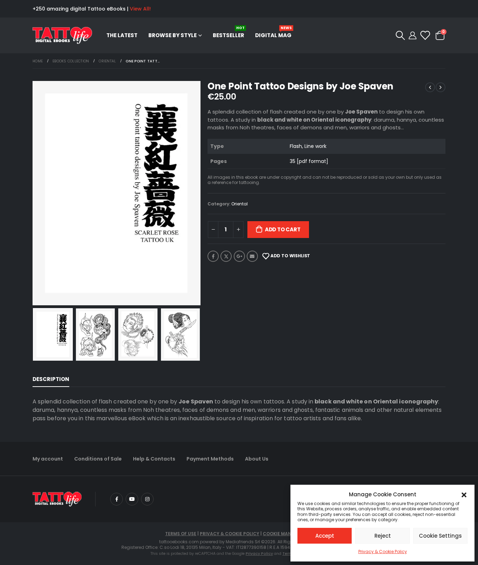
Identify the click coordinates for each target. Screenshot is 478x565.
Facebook (213, 256)
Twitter (226, 256)
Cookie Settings (440, 535)
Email (252, 256)
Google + (239, 256)
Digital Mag (273, 32)
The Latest (122, 35)
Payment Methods (210, 458)
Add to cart (283, 229)
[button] (464, 494)
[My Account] (412, 35)
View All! (140, 8)
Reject (382, 535)
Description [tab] (51, 379)
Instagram (147, 499)
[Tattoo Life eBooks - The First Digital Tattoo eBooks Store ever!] (62, 36)
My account (48, 458)
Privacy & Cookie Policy (382, 551)
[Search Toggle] (400, 35)
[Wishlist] (424, 35)
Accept (324, 535)
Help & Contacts (154, 458)
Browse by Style (172, 35)
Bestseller (229, 32)
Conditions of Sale (98, 458)
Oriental (239, 204)
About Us (256, 458)
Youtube (132, 499)
